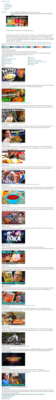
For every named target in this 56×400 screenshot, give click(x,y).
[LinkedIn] (27, 47)
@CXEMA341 (18, 12)
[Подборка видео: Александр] (31, 64)
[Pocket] (39, 47)
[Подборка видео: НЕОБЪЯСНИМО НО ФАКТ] (9, 58)
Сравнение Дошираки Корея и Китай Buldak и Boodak (14, 387)
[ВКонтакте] (3, 47)
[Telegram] (9, 47)
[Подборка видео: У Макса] (4, 12)
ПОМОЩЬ (7, 8)
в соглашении (30, 54)
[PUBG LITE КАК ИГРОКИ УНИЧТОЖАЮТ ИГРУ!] (28, 236)
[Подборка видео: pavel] (3, 64)
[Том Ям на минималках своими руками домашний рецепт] (28, 95)
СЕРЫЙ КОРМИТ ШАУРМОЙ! (9, 264)
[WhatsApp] (15, 47)
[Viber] (13, 47)
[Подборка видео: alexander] (31, 57)
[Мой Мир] (17, 47)
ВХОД (6, 9)
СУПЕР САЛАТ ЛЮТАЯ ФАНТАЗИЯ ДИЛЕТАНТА (13, 82)
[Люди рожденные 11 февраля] (28, 359)
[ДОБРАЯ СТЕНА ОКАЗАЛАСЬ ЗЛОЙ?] (28, 217)
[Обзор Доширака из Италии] (28, 277)
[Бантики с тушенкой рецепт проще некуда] (28, 136)
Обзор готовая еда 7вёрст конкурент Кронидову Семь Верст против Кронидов (20, 184)
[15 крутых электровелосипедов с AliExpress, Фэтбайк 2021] (28, 338)
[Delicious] (33, 47)
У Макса (12, 12)
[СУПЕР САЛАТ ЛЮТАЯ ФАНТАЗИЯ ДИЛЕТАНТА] (28, 74)
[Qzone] (41, 47)
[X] (11, 47)
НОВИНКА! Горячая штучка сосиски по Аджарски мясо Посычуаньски (18, 305)
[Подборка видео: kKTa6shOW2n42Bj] (7, 60)
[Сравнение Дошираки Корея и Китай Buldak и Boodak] (28, 379)
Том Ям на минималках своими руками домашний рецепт (16, 102)
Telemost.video (36, 12)
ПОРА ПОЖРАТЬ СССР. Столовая (10, 164)
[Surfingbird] (47, 47)
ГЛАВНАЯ (7, 4)
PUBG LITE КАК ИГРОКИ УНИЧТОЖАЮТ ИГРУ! (13, 244)
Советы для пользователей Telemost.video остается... (14, 325)
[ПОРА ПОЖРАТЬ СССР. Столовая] (28, 156)
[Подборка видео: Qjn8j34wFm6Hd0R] (7, 63)
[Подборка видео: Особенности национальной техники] (37, 61)
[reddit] (37, 47)
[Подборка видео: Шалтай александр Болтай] (35, 60)
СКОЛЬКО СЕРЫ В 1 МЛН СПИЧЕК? (10, 204)
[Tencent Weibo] (49, 47)
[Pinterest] (19, 47)
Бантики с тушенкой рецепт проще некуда (12, 143)
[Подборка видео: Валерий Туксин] (6, 61)
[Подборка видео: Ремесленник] (32, 58)
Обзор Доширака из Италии (8, 285)
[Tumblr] (23, 47)
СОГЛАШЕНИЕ (8, 6)
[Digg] (35, 47)
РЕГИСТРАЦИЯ (5, 48)
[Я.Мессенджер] (7, 47)
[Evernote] (25, 47)
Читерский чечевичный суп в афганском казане (13, 123)
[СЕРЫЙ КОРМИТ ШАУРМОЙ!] (28, 257)
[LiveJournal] (29, 47)
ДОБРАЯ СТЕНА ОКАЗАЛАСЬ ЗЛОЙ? (10, 225)
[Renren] (43, 47)
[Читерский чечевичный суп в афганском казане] (28, 115)
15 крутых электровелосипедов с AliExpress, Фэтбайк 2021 (16, 346)
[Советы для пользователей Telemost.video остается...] (28, 318)
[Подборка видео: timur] (3, 66)
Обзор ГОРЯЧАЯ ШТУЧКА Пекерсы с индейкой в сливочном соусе (35, 42)
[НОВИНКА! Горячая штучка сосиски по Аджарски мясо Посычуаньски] (28, 298)
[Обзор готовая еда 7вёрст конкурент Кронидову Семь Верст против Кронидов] (28, 177)
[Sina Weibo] (45, 47)
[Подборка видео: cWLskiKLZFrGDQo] (33, 63)
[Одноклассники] (5, 47)
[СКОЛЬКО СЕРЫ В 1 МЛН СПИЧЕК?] (28, 197)
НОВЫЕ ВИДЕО (8, 5)
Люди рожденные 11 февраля (9, 366)
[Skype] (21, 47)
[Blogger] (31, 47)
